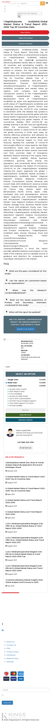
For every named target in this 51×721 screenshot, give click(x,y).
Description (25, 32)
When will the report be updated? (23, 312)
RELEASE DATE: (27, 341)
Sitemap (10, 662)
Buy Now (25, 410)
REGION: (24, 350)
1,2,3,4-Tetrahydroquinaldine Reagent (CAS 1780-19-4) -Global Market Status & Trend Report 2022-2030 (24, 526)
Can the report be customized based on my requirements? (25, 281)
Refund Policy (13, 658)
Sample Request (25, 44)
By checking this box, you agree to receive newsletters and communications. (23, 696)
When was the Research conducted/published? (25, 291)
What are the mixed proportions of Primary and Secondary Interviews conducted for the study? (25, 301)
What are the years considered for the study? (25, 271)
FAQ (8, 648)
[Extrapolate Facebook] (2, 624)
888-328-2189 (8, 615)
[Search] (19, 16)
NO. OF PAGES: (26, 346)
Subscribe (7, 703)
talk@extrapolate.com (11, 612)
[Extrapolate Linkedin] (3, 630)
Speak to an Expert (25, 329)
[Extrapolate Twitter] (25, 627)
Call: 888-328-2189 (25, 442)
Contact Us (11, 645)
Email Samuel (25, 448)
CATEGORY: (25, 355)
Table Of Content (25, 38)
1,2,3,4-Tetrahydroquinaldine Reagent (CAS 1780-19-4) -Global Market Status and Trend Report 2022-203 (24, 540)
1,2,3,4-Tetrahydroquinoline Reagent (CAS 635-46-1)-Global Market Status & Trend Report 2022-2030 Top (23, 554)
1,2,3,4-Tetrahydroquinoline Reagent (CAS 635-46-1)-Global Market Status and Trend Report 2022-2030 (23, 568)
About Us (10, 642)
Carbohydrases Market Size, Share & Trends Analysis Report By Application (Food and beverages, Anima (24, 465)
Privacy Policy (13, 652)
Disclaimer (11, 655)
